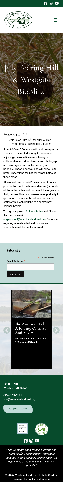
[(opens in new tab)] (22, 428)
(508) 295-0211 (12, 395)
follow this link (34, 211)
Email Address (16, 261)
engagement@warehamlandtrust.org (24, 219)
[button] (6, 330)
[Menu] (55, 20)
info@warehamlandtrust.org (19, 399)
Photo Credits (48, 475)
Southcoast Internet (39, 479)
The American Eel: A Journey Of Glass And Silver (30, 328)
